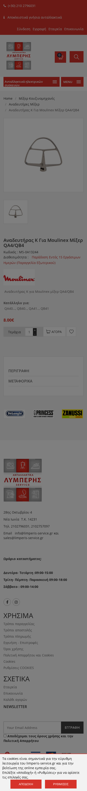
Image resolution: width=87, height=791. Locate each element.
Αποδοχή (26, 784)
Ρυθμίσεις (60, 784)
